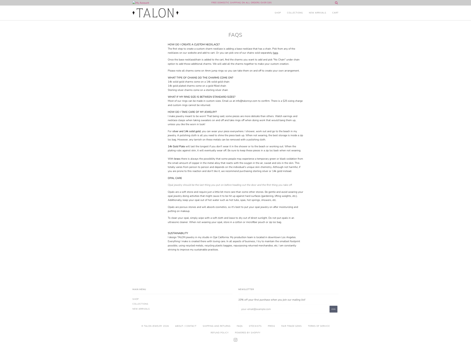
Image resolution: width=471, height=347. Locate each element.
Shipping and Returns (217, 326)
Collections (295, 12)
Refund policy (220, 332)
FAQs (240, 326)
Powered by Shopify (248, 332)
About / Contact (185, 326)
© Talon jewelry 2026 (155, 326)
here (275, 53)
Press (271, 326)
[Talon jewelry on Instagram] (236, 340)
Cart (335, 12)
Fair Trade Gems (291, 326)
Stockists (255, 326)
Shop (278, 12)
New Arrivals (317, 12)
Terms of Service (319, 326)
